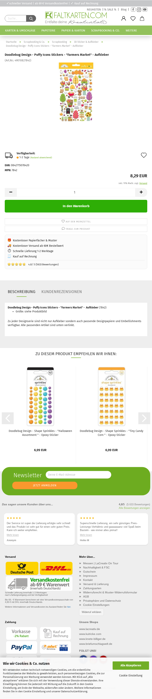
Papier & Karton (73, 30)
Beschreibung (21, 291)
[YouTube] (144, 9)
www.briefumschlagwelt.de (95, 643)
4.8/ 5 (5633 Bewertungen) (33, 264)
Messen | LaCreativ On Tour (100, 563)
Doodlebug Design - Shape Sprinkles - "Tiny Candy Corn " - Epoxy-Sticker (111, 433)
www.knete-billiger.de (92, 638)
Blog (123, 9)
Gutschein (89, 571)
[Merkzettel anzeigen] (133, 19)
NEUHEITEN (94, 9)
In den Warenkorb (76, 206)
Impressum (90, 575)
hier (68, 607)
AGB (86, 596)
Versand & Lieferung (96, 584)
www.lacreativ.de (89, 629)
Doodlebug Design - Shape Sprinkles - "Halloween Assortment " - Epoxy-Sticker (40, 433)
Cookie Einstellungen (96, 604)
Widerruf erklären (91, 612)
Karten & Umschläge (20, 30)
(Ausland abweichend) (41, 157)
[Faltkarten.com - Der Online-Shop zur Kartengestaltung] (76, 19)
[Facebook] (133, 9)
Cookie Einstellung (130, 675)
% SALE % (110, 9)
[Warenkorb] (142, 19)
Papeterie (48, 30)
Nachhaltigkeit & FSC (96, 567)
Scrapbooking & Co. (105, 30)
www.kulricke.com (90, 633)
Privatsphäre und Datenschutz (102, 600)
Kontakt (88, 579)
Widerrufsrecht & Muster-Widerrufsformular (110, 592)
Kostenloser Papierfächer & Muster (35, 240)
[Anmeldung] (123, 19)
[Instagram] (139, 9)
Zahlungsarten (92, 588)
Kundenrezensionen (61, 291)
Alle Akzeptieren (131, 665)
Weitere (131, 30)
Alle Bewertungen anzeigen (134, 507)
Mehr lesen (13, 534)
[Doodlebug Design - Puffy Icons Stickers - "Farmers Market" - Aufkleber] (76, 92)
